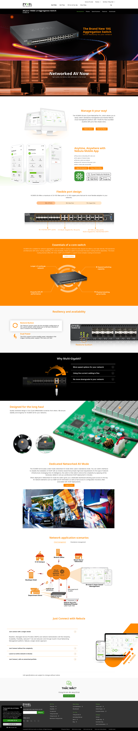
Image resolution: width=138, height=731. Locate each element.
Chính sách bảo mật (87, 729)
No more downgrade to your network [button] (88, 379)
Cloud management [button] (60, 542)
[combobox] (21, 707)
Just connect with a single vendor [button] (20, 631)
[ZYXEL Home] (27, 5)
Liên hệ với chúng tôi (69, 695)
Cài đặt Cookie (112, 729)
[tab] (93, 367)
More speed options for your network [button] (88, 367)
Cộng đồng (52, 708)
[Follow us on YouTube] (28, 721)
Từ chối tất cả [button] (12, 724)
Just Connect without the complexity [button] (21, 648)
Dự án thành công (99, 721)
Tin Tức (75, 712)
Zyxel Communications (101, 724)
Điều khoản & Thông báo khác (56, 718)
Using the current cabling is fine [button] (86, 373)
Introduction (80, 11)
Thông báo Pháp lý (65, 729)
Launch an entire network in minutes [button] (20, 653)
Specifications (96, 11)
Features (104, 11)
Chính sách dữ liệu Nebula (100, 729)
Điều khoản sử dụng (76, 729)
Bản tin (74, 719)
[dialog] (12, 718)
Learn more (69, 485)
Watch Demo (88, 129)
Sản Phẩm (54, 5)
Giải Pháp (62, 5)
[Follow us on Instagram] (38, 721)
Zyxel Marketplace (77, 706)
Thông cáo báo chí (77, 714)
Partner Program (99, 708)
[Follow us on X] (35, 721)
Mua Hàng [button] (83, 5)
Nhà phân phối (76, 708)
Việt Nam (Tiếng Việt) (108, 2)
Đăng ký (40, 712)
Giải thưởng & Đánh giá (77, 717)
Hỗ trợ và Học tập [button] (73, 5)
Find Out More (101, 129)
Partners (97, 2)
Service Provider (89, 2)
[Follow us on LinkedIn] (31, 721)
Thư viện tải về (53, 711)
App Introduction (81, 168)
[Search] (111, 5)
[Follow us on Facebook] (24, 721)
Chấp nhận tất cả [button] (12, 720)
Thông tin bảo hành (54, 713)
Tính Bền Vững (99, 719)
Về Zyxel (97, 717)
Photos (88, 11)
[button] (12, 727)
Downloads (112, 11)
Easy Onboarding (96, 168)
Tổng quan (52, 706)
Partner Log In (99, 706)
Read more (15, 717)
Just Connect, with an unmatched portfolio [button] (22, 659)
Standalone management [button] (78, 542)
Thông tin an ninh (53, 716)
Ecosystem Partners (100, 711)
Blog (74, 721)
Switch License (69, 256)
